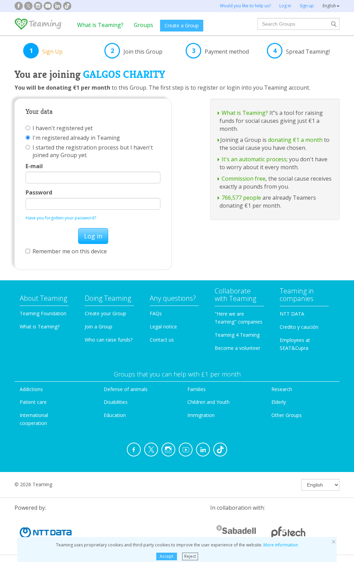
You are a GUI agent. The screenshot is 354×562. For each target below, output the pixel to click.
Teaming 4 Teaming (237, 335)
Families (196, 389)
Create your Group (105, 313)
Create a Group (182, 25)
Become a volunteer (237, 348)
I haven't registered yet (62, 128)
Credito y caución (299, 327)
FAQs (156, 313)
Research (281, 389)
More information (280, 545)
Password (39, 192)
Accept (166, 556)
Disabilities (116, 402)
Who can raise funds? (108, 339)
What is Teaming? (100, 25)
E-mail (34, 166)
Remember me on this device (69, 251)
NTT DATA (292, 313)
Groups (143, 25)
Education (115, 415)
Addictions (31, 389)
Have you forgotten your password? (61, 218)
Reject (190, 556)
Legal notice (163, 326)
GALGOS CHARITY (124, 74)
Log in (93, 236)
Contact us (162, 339)
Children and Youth (208, 402)
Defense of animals (126, 389)
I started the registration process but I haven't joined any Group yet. (92, 151)
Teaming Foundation (43, 313)
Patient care (33, 402)
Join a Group (98, 326)
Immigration (201, 415)
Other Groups (286, 415)
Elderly (278, 402)
